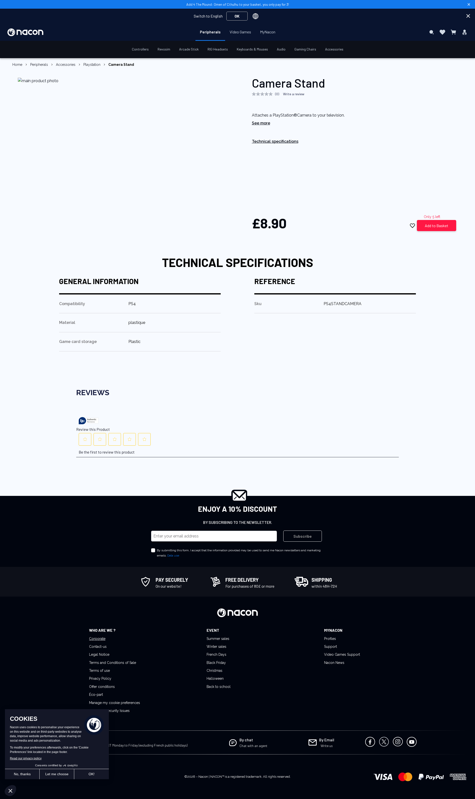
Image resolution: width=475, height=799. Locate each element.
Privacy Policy (100, 678)
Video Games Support (342, 654)
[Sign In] (464, 32)
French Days (216, 654)
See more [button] (261, 123)
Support (330, 647)
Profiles (330, 639)
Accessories (65, 65)
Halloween (215, 678)
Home (17, 65)
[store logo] (25, 32)
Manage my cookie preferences (114, 703)
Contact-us (98, 647)
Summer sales (218, 639)
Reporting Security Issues (109, 711)
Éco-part (96, 695)
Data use (173, 555)
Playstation (91, 65)
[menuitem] (210, 32)
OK (237, 16)
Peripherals (39, 65)
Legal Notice (99, 654)
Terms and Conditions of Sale (112, 663)
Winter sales (216, 647)
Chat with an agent (253, 746)
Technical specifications (275, 141)
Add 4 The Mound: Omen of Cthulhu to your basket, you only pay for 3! (237, 4)
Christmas (214, 671)
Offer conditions (102, 687)
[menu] (237, 32)
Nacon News (334, 663)
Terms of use (99, 671)
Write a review (293, 94)
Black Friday (216, 663)
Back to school (219, 687)
